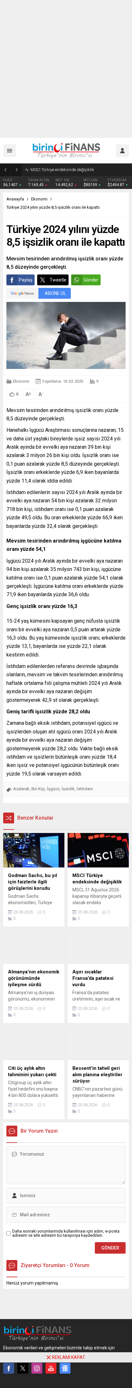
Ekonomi (39, 199)
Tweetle (58, 279)
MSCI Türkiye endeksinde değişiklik (62, 169)
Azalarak (21, 788)
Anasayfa (15, 199)
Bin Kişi (38, 788)
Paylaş (25, 279)
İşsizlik (68, 788)
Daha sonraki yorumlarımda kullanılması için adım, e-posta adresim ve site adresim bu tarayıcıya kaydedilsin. (66, 1233)
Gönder (91, 279)
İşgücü (53, 788)
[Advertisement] (66, 69)
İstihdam (85, 788)
